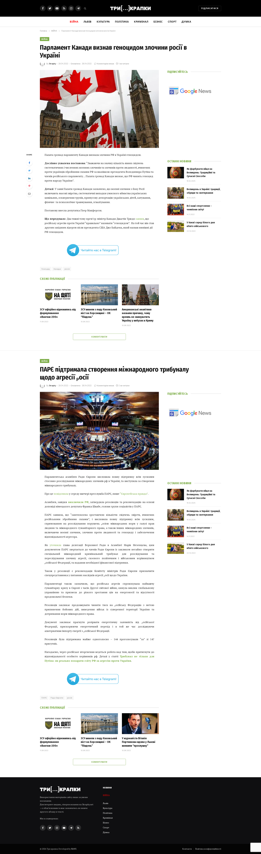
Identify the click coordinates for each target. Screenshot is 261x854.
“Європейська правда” (134, 493)
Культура (103, 21)
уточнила (55, 545)
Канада (57, 269)
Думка (186, 21)
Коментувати (99, 337)
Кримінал (141, 21)
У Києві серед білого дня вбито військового (201, 224)
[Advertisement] (194, 131)
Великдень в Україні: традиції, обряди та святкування (203, 191)
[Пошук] (84, 8)
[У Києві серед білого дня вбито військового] (175, 226)
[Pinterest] (29, 186)
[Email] (29, 194)
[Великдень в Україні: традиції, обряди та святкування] (175, 193)
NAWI (73, 848)
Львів (88, 21)
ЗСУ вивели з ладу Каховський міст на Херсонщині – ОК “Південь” (99, 313)
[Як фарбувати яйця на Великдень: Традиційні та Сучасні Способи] (175, 172)
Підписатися (209, 8)
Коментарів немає (105, 63)
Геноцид (45, 269)
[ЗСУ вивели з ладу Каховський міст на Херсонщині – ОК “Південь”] (99, 294)
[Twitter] (29, 170)
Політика (122, 21)
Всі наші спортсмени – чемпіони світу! (199, 207)
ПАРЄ (44, 698)
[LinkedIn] (29, 178)
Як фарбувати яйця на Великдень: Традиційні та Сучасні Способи (201, 172)
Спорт (172, 21)
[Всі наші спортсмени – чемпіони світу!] (175, 209)
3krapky (52, 63)
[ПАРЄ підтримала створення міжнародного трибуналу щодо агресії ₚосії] (99, 431)
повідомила (61, 493)
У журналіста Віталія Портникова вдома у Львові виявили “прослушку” (138, 742)
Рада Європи (57, 698)
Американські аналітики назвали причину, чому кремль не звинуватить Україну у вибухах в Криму (137, 315)
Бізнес (158, 21)
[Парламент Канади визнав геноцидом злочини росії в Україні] (99, 109)
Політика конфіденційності (208, 848)
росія (67, 269)
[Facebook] (29, 163)
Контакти (187, 848)
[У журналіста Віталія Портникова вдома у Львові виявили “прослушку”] (140, 723)
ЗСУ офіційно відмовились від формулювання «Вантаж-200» (58, 313)
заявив (140, 218)
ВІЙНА (44, 39)
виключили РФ (78, 502)
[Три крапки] (130, 8)
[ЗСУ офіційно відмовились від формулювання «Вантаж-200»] (58, 294)
